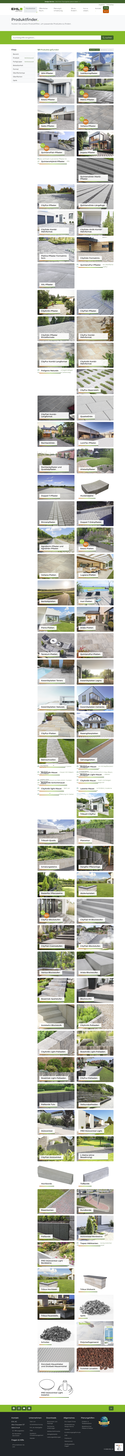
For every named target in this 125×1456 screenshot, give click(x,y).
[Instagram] (19, 1408)
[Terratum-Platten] (56, 645)
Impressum (68, 1438)
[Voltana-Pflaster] (95, 117)
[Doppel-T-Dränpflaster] (95, 513)
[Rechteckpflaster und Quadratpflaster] (56, 461)
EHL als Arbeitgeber (36, 1427)
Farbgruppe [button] (23, 62)
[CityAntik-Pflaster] (56, 302)
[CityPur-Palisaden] (95, 1069)
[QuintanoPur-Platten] (95, 645)
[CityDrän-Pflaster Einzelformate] (56, 329)
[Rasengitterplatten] (95, 725)
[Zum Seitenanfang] (111, 1408)
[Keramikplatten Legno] (95, 672)
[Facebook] (13, 1408)
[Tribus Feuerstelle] (56, 1307)
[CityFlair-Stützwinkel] (56, 1149)
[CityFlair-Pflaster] (95, 302)
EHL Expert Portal (70, 1421)
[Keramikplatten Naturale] (56, 698)
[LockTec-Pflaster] (95, 434)
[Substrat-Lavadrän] (95, 1360)
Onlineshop (110, 4)
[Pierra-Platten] (56, 619)
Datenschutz (69, 1441)
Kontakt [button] (98, 8)
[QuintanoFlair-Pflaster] (56, 144)
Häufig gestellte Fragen (69, 1445)
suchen (108, 38)
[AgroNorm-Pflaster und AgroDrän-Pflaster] (56, 540)
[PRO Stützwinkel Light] (95, 1122)
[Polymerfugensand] (95, 1333)
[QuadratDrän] (95, 408)
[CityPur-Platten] (56, 725)
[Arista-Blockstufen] (95, 964)
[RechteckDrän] (56, 434)
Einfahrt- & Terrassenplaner (87, 1422)
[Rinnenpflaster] (56, 513)
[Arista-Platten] (95, 619)
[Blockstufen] (95, 990)
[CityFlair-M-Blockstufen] (95, 911)
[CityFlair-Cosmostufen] (56, 937)
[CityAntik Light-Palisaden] (56, 1043)
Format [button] (16, 69)
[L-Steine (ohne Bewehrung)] (95, 1149)
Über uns (32, 1421)
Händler (32, 1438)
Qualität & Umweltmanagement (36, 1434)
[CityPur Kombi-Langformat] (56, 355)
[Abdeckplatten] (95, 885)
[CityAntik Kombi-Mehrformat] (95, 355)
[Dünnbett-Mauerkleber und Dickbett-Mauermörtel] (56, 1360)
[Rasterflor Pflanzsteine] (56, 885)
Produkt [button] (23, 58)
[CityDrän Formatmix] (95, 249)
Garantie (67, 1429)
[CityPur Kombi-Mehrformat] (95, 329)
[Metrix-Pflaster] (95, 91)
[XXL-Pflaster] (56, 276)
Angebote (102, 4)
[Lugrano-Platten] (95, 566)
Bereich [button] (16, 54)
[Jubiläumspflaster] (95, 64)
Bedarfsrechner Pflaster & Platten (87, 1427)
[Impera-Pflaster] (95, 144)
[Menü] (122, 1444)
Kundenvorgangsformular (72, 1432)
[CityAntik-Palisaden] (95, 1017)
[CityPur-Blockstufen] (56, 911)
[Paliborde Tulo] (56, 1096)
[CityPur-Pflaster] (56, 197)
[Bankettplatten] (56, 593)
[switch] (119, 1449)
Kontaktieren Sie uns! (18, 1445)
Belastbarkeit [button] (18, 65)
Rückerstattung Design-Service (69, 1425)
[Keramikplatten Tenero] (56, 672)
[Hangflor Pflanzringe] (95, 858)
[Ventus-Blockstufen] (56, 964)
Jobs (31, 1430)
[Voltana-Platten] (56, 566)
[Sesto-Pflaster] (56, 117)
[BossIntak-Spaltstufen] (56, 990)
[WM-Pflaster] (56, 64)
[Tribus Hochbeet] (56, 1281)
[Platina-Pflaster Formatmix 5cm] (56, 249)
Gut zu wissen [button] (85, 10)
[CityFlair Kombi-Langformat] (56, 408)
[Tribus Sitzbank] (95, 1281)
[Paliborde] (56, 1228)
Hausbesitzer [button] (30, 8)
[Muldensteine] (95, 487)
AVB (66, 1435)
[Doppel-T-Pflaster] (56, 487)
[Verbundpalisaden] (95, 1096)
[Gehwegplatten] (95, 751)
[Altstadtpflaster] (95, 461)
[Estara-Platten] (95, 540)
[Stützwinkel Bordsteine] (95, 1228)
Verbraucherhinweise (53, 1431)
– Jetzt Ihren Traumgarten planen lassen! (62, 1)
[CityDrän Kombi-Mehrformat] (56, 223)
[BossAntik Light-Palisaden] (95, 1043)
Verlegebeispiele (52, 1434)
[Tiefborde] (95, 1175)
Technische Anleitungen (51, 1427)
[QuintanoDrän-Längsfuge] (95, 197)
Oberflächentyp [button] (19, 73)
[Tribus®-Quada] (56, 832)
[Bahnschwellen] (56, 751)
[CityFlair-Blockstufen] (95, 937)
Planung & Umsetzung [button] (58, 10)
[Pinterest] (29, 1408)
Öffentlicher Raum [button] (43, 10)
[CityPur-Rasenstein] (95, 381)
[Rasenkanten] (56, 1201)
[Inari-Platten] (95, 593)
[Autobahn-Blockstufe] (56, 1017)
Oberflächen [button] (17, 77)
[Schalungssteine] (56, 858)
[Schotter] (56, 1333)
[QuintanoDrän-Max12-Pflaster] (95, 170)
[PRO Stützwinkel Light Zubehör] (56, 1386)
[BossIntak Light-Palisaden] (56, 1069)
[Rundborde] (95, 1201)
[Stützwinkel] (56, 1122)
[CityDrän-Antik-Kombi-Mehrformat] (95, 223)
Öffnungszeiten (19, 1430)
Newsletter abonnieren (16, 1434)
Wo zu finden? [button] (74, 10)
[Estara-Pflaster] (56, 91)
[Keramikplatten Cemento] (95, 698)
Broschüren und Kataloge (52, 1422)
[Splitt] (95, 1307)
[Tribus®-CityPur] (95, 805)
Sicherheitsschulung (36, 1424)
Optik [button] (15, 80)
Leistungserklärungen (54, 1437)
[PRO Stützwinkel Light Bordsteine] (56, 1254)
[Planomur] (95, 832)
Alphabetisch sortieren (106, 49)
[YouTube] (24, 1408)
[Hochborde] (56, 1175)
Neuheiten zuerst (94, 49)
